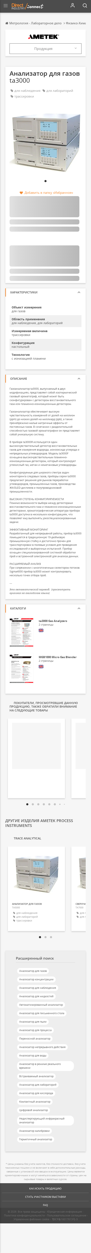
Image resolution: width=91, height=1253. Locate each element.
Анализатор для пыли (33, 1021)
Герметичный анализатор (35, 1139)
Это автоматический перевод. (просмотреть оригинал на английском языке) (40, 591)
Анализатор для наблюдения (37, 988)
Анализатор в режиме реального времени (40, 1066)
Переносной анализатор (34, 1038)
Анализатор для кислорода (36, 1093)
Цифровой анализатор (33, 1110)
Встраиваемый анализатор (36, 1076)
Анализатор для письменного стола (41, 1013)
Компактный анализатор (34, 1101)
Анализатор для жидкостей (36, 996)
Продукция (43, 48)
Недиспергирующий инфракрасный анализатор (42, 1120)
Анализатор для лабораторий (38, 1085)
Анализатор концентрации (36, 979)
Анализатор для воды (32, 1055)
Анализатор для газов (33, 971)
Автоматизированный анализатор (41, 1005)
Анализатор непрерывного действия (42, 1047)
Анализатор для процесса (35, 1030)
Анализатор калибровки (34, 1131)
